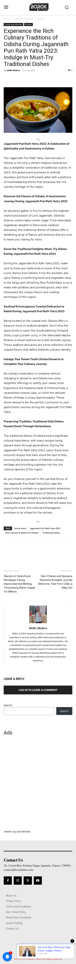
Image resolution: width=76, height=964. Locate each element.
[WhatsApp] (33, 78)
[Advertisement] (38, 785)
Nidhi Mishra (13, 70)
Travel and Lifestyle (23, 18)
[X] (16, 78)
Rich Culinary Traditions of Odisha (21, 532)
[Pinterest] (24, 78)
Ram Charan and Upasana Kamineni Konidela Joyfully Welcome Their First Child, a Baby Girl (55, 581)
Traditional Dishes (51, 532)
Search (8, 705)
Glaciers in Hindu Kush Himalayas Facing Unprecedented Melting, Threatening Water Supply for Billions (19, 583)
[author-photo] (38, 623)
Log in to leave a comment (38, 689)
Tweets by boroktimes (17, 831)
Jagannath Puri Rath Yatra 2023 (45, 528)
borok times (20, 528)
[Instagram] (18, 880)
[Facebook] (7, 78)
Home (7, 18)
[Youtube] (38, 880)
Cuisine (40, 18)
